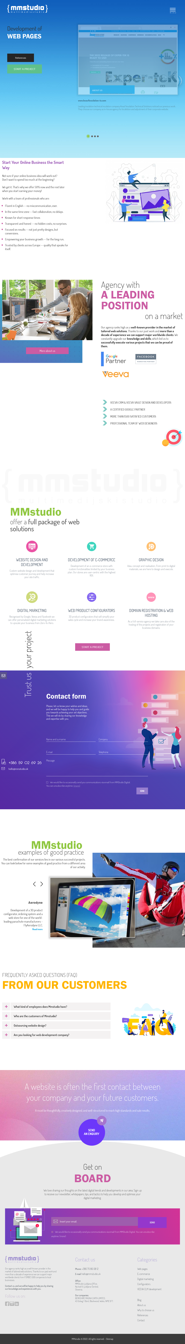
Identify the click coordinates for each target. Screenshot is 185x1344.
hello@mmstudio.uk (18, 768)
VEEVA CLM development (149, 1289)
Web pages (142, 1268)
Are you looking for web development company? (41, 1035)
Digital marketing (145, 1279)
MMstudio (76, 1338)
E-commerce (143, 1273)
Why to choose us (145, 1310)
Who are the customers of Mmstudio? (35, 1016)
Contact (141, 1320)
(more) (77, 785)
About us (141, 1305)
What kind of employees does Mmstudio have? (40, 1006)
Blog (139, 1300)
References (20, 58)
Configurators (143, 1284)
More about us (47, 351)
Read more (37, 929)
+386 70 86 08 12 (90, 1268)
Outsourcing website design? (30, 1025)
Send (142, 791)
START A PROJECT (24, 69)
